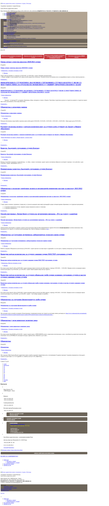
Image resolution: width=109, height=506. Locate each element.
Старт (5, 364)
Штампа (6, 73)
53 (4, 368)
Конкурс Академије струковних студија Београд (20, 148)
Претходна (6, 365)
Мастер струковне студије (17, 414)
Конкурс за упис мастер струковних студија (33, 56)
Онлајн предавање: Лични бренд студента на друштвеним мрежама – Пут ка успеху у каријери (39, 214)
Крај (5, 381)
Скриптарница (17, 423)
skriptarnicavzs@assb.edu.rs (17, 424)
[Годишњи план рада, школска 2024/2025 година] (11, 450)
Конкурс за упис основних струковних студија (11, 56)
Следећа (6, 380)
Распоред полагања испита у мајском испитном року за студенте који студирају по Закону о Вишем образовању (37, 134)
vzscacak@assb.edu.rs (9, 447)
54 (4, 369)
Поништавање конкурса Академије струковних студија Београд (26, 169)
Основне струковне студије (14, 419)
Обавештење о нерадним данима (14, 107)
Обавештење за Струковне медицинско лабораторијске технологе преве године (33, 235)
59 (4, 376)
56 (4, 372)
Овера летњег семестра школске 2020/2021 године (21, 62)
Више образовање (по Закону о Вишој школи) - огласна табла (16, 137)
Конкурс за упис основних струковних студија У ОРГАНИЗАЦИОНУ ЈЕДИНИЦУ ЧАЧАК (55, 57)
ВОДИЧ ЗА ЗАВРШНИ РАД (9, 456)
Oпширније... (4, 79)
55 (4, 370)
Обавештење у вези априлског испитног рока (19, 320)
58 (4, 374)
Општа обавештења (6, 95)
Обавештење (6, 341)
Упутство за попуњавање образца (76, 56)
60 (4, 377)
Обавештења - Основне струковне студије (11, 70)
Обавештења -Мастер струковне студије (11, 263)
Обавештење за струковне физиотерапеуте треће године (23, 299)
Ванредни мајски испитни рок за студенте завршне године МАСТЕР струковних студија (36, 254)
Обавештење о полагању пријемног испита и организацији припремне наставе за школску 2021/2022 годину (36, 196)
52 (4, 366)
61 (4, 378)
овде (47, 229)
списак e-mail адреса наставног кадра (44, 453)
